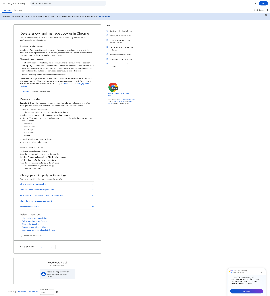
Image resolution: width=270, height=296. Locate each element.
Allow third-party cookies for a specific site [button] (37, 190)
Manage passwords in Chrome (120, 55)
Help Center (7, 10)
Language (45, 289)
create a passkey (104, 16)
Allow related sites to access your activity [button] (36, 201)
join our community (118, 101)
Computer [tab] (25, 91)
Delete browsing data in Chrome (34, 221)
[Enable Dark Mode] (56, 291)
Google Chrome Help (16, 3)
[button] (3, 3)
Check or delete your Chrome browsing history (120, 41)
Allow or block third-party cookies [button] (33, 184)
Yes (41, 247)
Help (108, 26)
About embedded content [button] (30, 207)
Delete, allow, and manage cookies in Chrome (122, 48)
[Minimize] (261, 271)
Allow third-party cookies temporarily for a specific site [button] (41, 195)
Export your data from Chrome (120, 36)
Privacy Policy (22, 292)
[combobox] (71, 3)
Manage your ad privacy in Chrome (35, 227)
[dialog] (246, 282)
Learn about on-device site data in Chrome (38, 230)
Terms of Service (33, 292)
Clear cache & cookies (30, 224)
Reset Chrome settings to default (121, 59)
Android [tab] (35, 91)
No (51, 247)
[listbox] (47, 292)
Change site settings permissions (34, 218)
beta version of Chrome (126, 99)
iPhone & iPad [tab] (45, 91)
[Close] (266, 15)
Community (18, 10)
